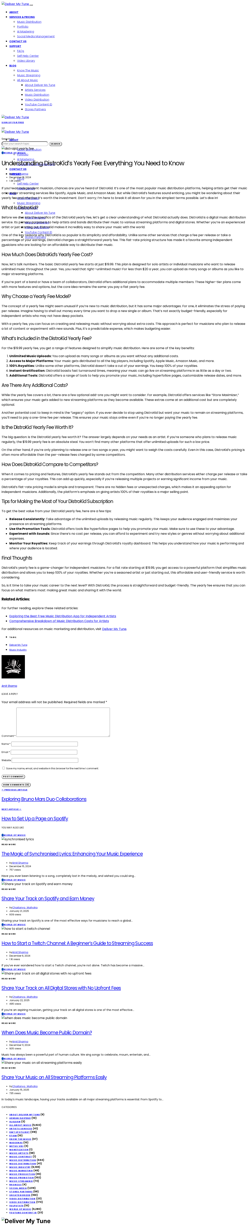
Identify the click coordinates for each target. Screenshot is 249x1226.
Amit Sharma (20, 173)
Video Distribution (37, 100)
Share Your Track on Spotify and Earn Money (48, 898)
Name (6, 744)
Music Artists (19, 1153)
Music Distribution (29, 22)
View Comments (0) (16, 784)
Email (6, 752)
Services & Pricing (22, 17)
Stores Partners (35, 109)
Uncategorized (20, 1195)
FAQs (20, 51)
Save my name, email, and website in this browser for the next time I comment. (52, 768)
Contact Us (17, 41)
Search (55, 143)
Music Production (22, 1174)
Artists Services (35, 90)
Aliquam (15, 1121)
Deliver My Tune (114, 629)
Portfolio (22, 27)
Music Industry (18, 649)
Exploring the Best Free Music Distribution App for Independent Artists (62, 616)
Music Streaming (28, 75)
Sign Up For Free (13, 122)
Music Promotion (21, 1177)
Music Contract (20, 1156)
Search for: (8, 138)
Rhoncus (15, 1184)
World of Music (20, 1209)
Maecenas (16, 1142)
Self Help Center (28, 56)
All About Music (27, 80)
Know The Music (28, 70)
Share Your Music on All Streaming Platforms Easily (54, 1077)
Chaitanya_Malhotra (25, 907)
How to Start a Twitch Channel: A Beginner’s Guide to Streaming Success (77, 943)
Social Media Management (36, 36)
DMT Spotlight (19, 1132)
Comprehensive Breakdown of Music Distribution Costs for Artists (59, 621)
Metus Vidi (16, 1146)
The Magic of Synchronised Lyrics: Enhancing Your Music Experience (72, 854)
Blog (12, 65)
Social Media (18, 1188)
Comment (9, 736)
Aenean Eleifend (20, 1118)
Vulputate (16, 1205)
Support (15, 46)
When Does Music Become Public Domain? (47, 1032)
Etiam (13, 1135)
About (13, 12)
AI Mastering (25, 31)
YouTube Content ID (38, 104)
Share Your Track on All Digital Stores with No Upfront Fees (61, 988)
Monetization (19, 1149)
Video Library (26, 61)
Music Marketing (21, 1170)
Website (6, 760)
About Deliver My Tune (40, 85)
